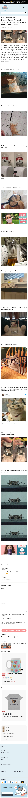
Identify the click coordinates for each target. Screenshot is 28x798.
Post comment (7, 618)
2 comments (3, 27)
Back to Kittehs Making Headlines (15, 630)
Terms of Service (9, 623)
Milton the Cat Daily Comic (6, 761)
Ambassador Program (6, 764)
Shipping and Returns (5, 752)
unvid (2, 136)
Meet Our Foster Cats (5, 763)
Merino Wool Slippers (8, 2)
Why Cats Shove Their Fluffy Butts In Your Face (19, 644)
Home (2, 17)
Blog (2, 759)
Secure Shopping (4, 757)
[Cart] (22, 8)
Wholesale (3, 754)
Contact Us (3, 750)
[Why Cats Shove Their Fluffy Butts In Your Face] (6, 646)
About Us (3, 749)
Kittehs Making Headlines (10, 17)
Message (3, 603)
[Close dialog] (26, 785)
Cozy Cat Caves (20, 2)
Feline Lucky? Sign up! (7, 794)
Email (2, 596)
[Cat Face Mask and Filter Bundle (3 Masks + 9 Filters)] (14, 223)
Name (2, 588)
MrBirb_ (2, 178)
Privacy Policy (4, 756)
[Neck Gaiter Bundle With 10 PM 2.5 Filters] (14, 555)
